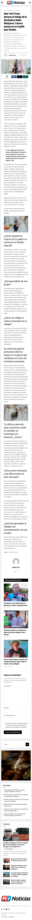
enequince (11, 917)
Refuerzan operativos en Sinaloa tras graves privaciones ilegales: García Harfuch (15, 632)
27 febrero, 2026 (8, 637)
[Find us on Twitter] (4, 909)
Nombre (7, 708)
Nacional (6, 839)
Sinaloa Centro (16, 10)
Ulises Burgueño (9, 849)
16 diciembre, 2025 (8, 666)
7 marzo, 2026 (7, 607)
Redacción (12, 55)
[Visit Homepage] (16, 2)
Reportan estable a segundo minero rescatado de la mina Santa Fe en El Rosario (18, 881)
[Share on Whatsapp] (25, 76)
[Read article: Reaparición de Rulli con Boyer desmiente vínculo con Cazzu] (6, 860)
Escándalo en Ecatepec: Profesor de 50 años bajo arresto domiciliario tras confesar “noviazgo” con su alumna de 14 (15, 845)
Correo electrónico (10, 715)
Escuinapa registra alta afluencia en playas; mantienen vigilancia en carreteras (19, 874)
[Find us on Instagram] (9, 909)
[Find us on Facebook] (1, 909)
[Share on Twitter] (19, 76)
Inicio (5, 10)
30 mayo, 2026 (17, 849)
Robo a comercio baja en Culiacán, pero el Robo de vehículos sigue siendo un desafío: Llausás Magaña (16, 662)
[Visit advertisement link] (16, 765)
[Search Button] (30, 2)
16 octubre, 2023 (22, 55)
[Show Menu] (2, 2)
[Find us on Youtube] (6, 909)
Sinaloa (9, 10)
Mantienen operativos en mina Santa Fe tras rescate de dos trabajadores (19, 867)
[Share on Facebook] (14, 76)
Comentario (8, 686)
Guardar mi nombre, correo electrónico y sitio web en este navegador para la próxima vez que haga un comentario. (17, 725)
